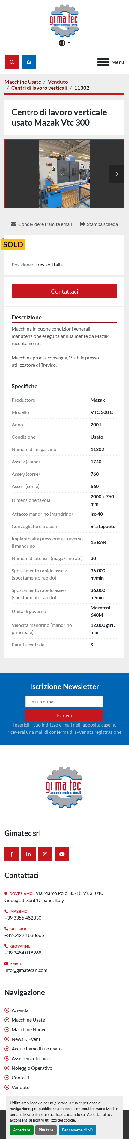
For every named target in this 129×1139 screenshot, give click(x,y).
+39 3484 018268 (22, 952)
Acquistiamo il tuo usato (37, 1048)
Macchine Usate (28, 1019)
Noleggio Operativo (32, 1068)
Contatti (20, 1077)
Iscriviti (64, 715)
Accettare (21, 1130)
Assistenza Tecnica (31, 1058)
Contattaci (64, 291)
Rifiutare (46, 1130)
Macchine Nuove (29, 1029)
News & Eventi (27, 1039)
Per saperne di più (77, 1130)
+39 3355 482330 (22, 917)
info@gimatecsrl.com (25, 970)
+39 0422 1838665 (24, 935)
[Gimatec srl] (64, 786)
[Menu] (103, 62)
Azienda (20, 1010)
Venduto (21, 1087)
